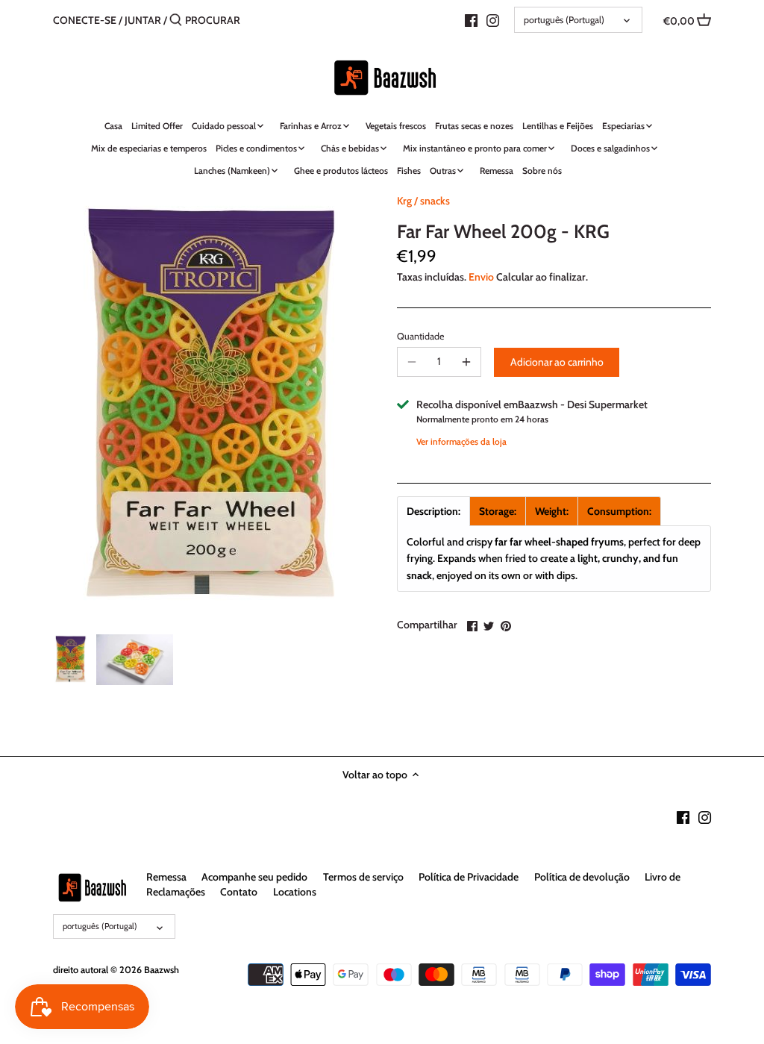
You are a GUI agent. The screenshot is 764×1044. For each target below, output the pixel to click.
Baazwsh (161, 969)
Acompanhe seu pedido (254, 877)
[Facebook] (471, 19)
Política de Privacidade (469, 877)
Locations (294, 891)
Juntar (143, 20)
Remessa (166, 877)
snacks (435, 200)
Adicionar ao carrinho (557, 362)
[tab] (433, 511)
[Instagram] (492, 19)
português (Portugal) (564, 19)
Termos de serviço (363, 877)
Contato (238, 891)
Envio (481, 277)
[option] (70, 660)
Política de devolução (582, 877)
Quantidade (420, 336)
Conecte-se (84, 20)
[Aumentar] (466, 362)
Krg (404, 200)
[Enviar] (175, 20)
